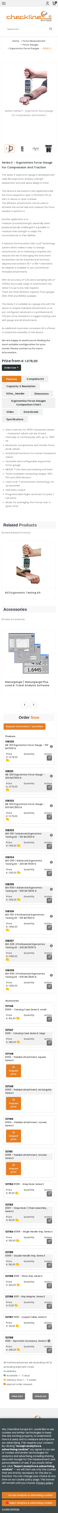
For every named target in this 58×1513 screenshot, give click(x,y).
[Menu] (4, 3)
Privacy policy (44, 1483)
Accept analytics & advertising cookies (30, 1495)
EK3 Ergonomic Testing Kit (23, 592)
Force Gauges (30, 44)
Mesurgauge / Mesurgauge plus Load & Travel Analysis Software (27, 683)
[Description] (51, 746)
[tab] (11, 379)
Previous (6, 148)
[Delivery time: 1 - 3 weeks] (7, 760)
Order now (10, 367)
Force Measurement (34, 41)
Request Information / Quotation (24, 726)
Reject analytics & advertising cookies (30, 1502)
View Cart (17, 1396)
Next (51, 148)
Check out (40, 1396)
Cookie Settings (10, 1509)
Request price (13, 1072)
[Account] (47, 3)
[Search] (51, 29)
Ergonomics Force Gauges (24, 48)
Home (15, 41)
